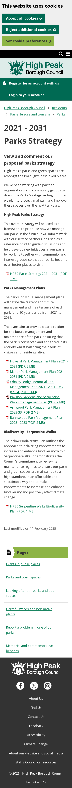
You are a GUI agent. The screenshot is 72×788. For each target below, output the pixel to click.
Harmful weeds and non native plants (29, 611)
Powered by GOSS (36, 782)
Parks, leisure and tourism (30, 114)
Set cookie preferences (26, 41)
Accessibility (36, 735)
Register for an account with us (34, 83)
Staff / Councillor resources (36, 762)
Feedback (36, 726)
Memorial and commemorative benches (29, 648)
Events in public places (23, 564)
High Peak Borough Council (24, 108)
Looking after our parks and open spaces (31, 593)
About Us (36, 698)
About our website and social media (36, 753)
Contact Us (36, 716)
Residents (59, 108)
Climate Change (36, 744)
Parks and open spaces (23, 577)
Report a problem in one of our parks (29, 630)
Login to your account (26, 95)
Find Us (36, 707)
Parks (61, 114)
